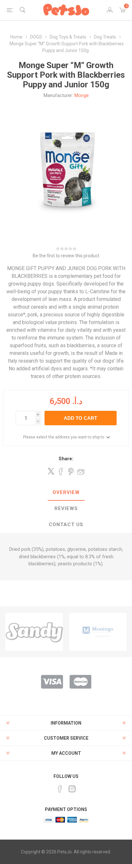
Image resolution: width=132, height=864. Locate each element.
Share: (66, 459)
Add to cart (80, 418)
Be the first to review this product (66, 255)
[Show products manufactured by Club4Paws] (98, 632)
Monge (81, 95)
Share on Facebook (60, 471)
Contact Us (66, 524)
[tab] (66, 493)
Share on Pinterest (71, 471)
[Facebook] (60, 789)
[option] (34, 632)
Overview (66, 492)
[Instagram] (72, 789)
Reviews (66, 508)
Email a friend (81, 471)
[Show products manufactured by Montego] (34, 632)
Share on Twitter (51, 471)
